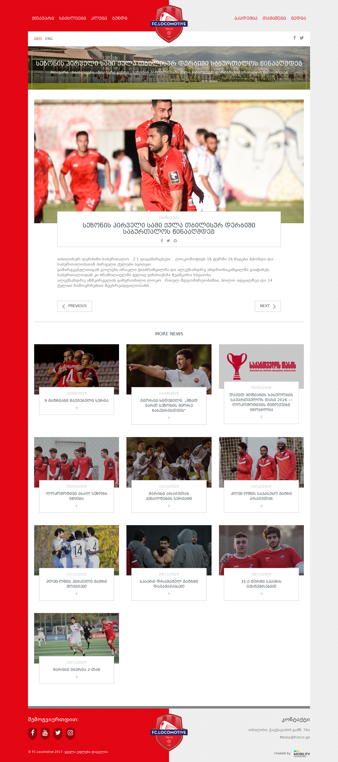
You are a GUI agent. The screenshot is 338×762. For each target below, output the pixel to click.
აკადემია (246, 18)
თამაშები (274, 18)
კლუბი (99, 18)
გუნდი (119, 18)
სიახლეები (72, 18)
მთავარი (43, 18)
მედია (298, 18)
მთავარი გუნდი (113, 72)
